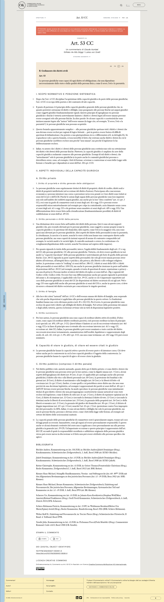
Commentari (10, 580)
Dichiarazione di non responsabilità (100, 597)
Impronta (127, 597)
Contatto (49, 591)
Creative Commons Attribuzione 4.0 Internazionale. (108, 564)
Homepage (50, 580)
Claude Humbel (91, 49)
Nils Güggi (78, 52)
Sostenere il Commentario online (101, 587)
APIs (88, 597)
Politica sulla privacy (117, 597)
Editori (8, 591)
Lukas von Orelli (92, 52)
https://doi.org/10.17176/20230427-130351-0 (51, 553)
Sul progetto (51, 586)
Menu (139, 5)
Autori (8, 586)
